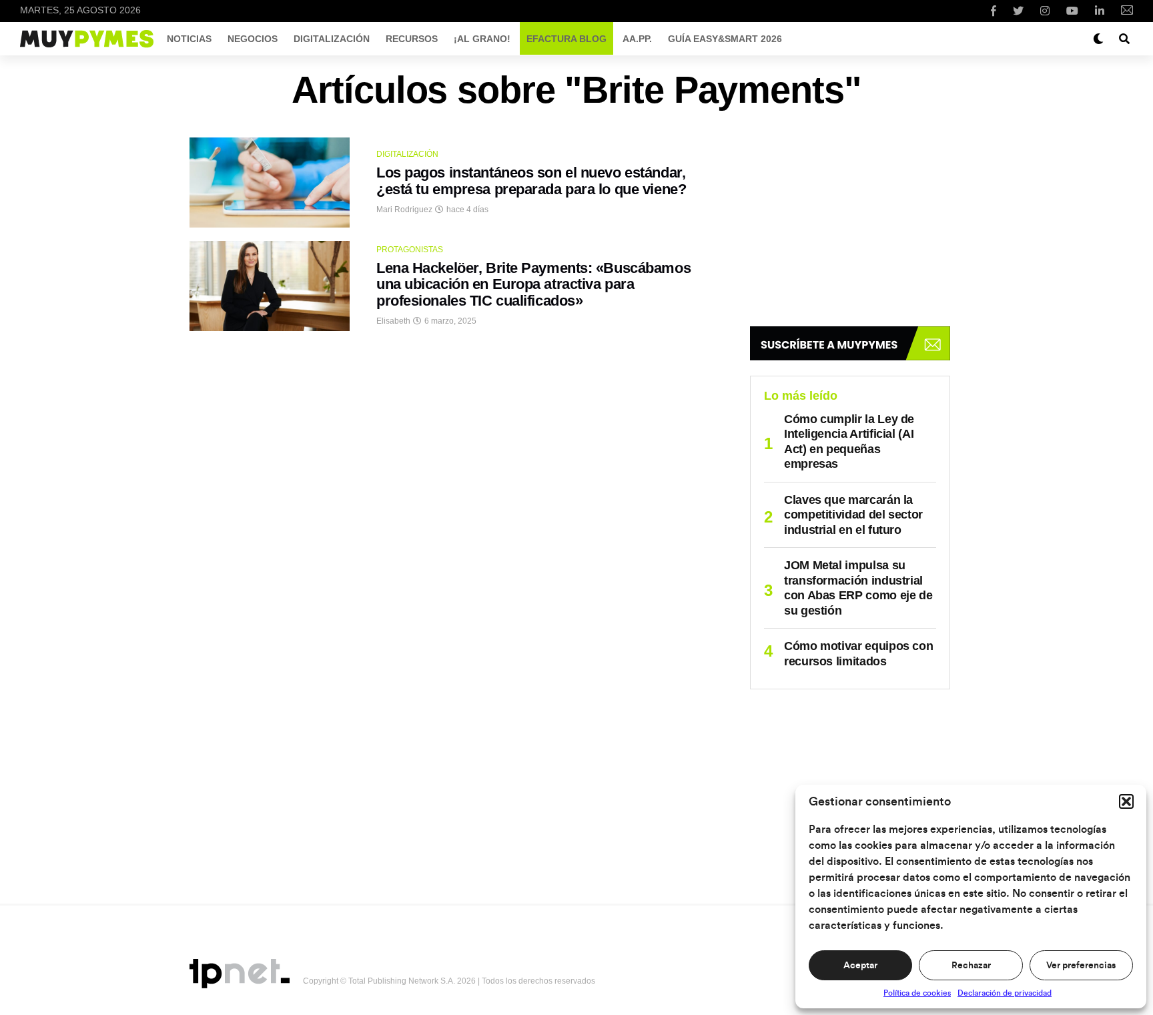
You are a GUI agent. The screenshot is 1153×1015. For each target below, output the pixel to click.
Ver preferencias (1081, 965)
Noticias (189, 38)
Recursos (412, 38)
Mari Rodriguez (404, 209)
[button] (1126, 801)
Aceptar (860, 965)
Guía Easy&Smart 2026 (725, 38)
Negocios (253, 38)
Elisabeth (393, 321)
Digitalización (332, 38)
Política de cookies (917, 993)
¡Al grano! (482, 38)
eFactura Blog (566, 38)
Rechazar (971, 965)
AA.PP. (637, 38)
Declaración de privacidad (1004, 993)
